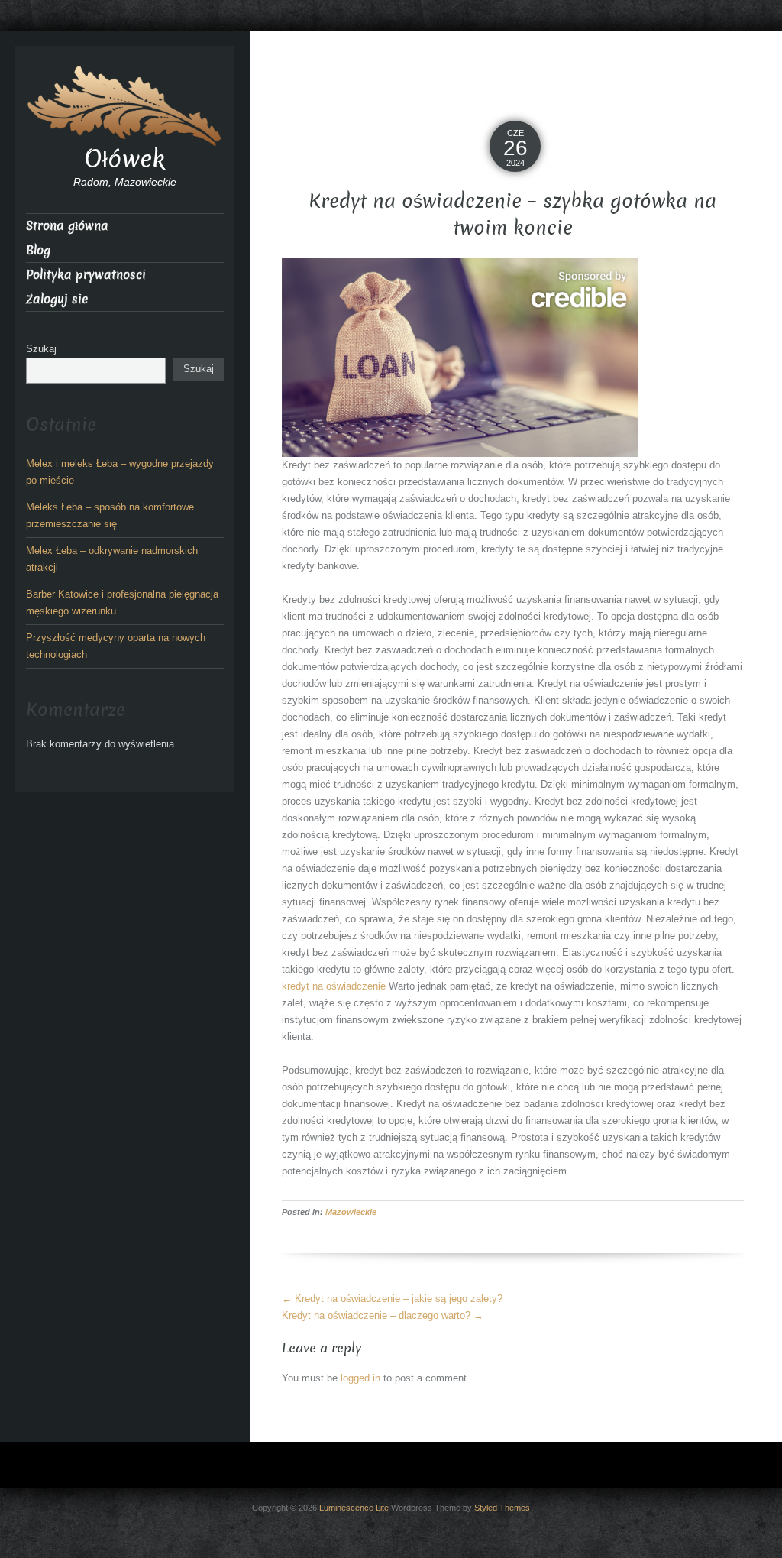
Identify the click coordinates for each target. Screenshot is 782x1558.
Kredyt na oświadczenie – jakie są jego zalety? (392, 1298)
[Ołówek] (125, 104)
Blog (38, 250)
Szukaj (41, 349)
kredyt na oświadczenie (334, 986)
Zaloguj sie (57, 299)
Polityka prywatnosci (86, 275)
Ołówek (124, 159)
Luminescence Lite (354, 1507)
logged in (360, 1378)
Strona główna (67, 226)
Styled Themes (502, 1507)
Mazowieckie (350, 1211)
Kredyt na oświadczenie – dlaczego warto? (382, 1315)
